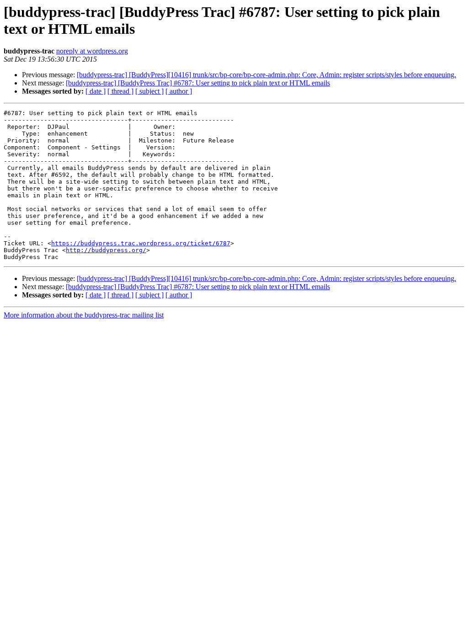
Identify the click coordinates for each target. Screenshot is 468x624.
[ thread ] (120, 91)
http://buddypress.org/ (106, 250)
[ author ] (178, 91)
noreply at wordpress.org (92, 51)
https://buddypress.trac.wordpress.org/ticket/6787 (140, 243)
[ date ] (95, 91)
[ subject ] (149, 91)
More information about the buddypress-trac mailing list (84, 315)
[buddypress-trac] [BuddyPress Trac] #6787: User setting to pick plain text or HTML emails (198, 83)
